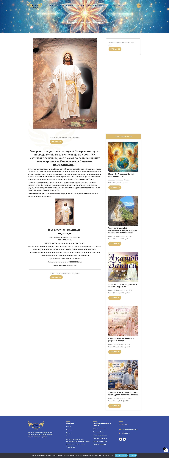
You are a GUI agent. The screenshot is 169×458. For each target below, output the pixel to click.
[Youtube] (124, 439)
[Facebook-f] (120, 439)
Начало (50, 5)
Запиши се (115, 49)
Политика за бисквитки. (107, 455)
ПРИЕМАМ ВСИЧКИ (121, 455)
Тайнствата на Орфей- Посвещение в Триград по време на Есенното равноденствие (122, 230)
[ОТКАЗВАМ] (167, 455)
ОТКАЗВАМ (132, 455)
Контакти (121, 5)
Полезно (102, 5)
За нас (110, 5)
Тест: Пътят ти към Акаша (65, 5)
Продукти (91, 5)
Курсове (79, 5)
